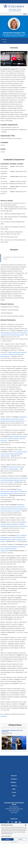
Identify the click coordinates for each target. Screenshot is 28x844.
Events (14, 792)
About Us (14, 785)
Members (14, 783)
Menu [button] (25, 14)
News (14, 789)
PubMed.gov (4, 716)
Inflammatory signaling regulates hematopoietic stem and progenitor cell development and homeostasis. (13, 419)
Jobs (14, 795)
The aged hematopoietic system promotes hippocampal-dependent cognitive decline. (13, 453)
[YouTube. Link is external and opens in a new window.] (16, 822)
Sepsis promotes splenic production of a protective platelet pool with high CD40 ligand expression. (13, 354)
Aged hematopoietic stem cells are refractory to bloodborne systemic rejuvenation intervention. (13, 438)
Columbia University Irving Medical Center (14, 1)
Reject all (20, 839)
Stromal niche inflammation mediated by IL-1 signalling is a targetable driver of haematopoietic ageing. (14, 333)
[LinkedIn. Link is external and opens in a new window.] (20, 822)
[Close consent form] (25, 825)
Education (14, 779)
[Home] (14, 7)
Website (5, 41)
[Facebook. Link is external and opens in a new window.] (8, 822)
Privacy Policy (13, 842)
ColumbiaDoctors (14, 768)
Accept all (7, 839)
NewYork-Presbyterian (14, 764)
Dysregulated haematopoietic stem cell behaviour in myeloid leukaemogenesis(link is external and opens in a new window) (14, 480)
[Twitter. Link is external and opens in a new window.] (12, 822)
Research (14, 775)
